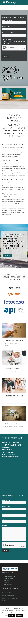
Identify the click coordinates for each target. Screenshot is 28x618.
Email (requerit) (6, 506)
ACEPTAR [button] (11, 615)
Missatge (4, 525)
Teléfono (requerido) (7, 32)
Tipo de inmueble (13, 41)
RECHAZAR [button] (19, 615)
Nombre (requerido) (7, 20)
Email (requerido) (6, 26)
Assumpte (4, 512)
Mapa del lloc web (8, 584)
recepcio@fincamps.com (8, 595)
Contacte (6, 582)
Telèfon (4, 519)
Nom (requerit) (6, 500)
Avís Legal (6, 580)
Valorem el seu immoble (9, 576)
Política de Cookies (8, 578)
